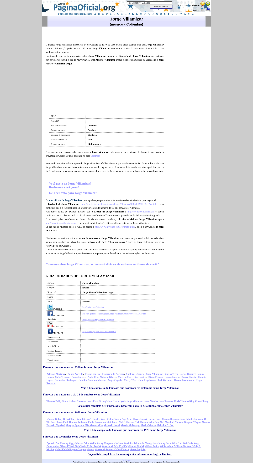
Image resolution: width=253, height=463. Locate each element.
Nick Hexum (141, 422)
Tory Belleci (64, 419)
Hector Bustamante (184, 380)
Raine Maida (186, 419)
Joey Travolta (166, 401)
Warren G (51, 419)
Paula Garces (78, 377)
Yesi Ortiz (188, 443)
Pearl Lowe (56, 422)
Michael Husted (112, 425)
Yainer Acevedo (75, 374)
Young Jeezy (151, 443)
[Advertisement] (106, 34)
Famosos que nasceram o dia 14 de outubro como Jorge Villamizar (81, 394)
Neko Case (154, 422)
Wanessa (110, 449)
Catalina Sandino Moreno (92, 380)
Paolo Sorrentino (97, 422)
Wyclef (97, 446)
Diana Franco (155, 377)
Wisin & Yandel (136, 446)
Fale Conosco (126, 460)
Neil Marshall (167, 422)
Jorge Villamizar (154, 374)
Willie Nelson (166, 446)
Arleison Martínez (55, 374)
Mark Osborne (148, 425)
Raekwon (198, 419)
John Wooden (151, 401)
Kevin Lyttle (119, 401)
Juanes (140, 374)
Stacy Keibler (69, 401)
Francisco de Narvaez (113, 374)
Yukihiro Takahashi (134, 443)
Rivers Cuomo (162, 419)
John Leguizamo (147, 380)
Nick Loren (112, 422)
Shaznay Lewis (84, 401)
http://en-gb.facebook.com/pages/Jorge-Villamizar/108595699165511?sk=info (119, 204)
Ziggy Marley (76, 443)
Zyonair (50, 443)
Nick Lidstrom (126, 422)
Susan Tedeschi (91, 419)
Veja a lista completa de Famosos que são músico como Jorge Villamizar (130, 454)
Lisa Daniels (140, 377)
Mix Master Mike (94, 425)
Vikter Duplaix (137, 449)
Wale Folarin (122, 449)
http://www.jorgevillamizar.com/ (61, 223)
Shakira (130, 374)
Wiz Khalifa (120, 446)
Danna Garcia (172, 377)
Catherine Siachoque (65, 380)
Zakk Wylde (89, 443)
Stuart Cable (106, 419)
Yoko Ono (177, 443)
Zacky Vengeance (106, 443)
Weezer (90, 449)
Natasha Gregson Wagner (188, 422)
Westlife (60, 449)
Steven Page (120, 419)
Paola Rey (92, 377)
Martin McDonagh (130, 425)
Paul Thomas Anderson (75, 422)
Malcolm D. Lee (165, 425)
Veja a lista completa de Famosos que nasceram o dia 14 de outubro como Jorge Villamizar (130, 405)
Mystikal (60, 425)
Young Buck (165, 443)
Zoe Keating (61, 443)
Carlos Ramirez (188, 374)
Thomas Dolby (54, 401)
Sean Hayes (133, 419)
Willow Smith (152, 446)
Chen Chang (202, 401)
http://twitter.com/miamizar (141, 211)
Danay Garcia (188, 377)
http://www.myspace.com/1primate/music (115, 227)
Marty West (130, 380)
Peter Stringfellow (102, 401)
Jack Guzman (165, 380)
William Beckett (183, 446)
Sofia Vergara (62, 377)
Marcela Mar (125, 377)
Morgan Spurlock (75, 425)
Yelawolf (64, 446)
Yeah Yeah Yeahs (77, 446)
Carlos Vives (171, 374)
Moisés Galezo (92, 374)
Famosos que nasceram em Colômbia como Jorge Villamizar (78, 367)
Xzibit (90, 446)
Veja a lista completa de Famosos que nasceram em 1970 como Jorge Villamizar (130, 430)
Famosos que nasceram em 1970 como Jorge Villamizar (75, 412)
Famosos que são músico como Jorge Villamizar (70, 436)
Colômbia (95, 156)
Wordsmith (107, 446)
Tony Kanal (77, 419)
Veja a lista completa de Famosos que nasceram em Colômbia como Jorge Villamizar (130, 387)
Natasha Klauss (108, 377)
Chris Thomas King (184, 401)
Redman (174, 419)
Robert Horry (147, 419)
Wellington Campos (75, 449)
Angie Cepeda (115, 380)
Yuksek (119, 443)
